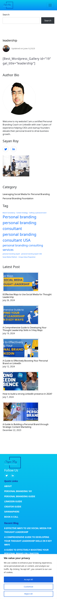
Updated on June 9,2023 (23, 48)
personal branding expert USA (31, 254)
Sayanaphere (11, 511)
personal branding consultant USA (19, 237)
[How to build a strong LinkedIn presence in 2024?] (28, 381)
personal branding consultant (19, 225)
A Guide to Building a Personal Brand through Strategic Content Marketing (26, 425)
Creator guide (12, 506)
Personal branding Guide (19, 496)
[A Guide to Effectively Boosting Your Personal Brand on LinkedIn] (28, 348)
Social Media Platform (10, 257)
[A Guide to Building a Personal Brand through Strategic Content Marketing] (28, 412)
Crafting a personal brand (37, 213)
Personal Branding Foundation (18, 198)
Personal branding (19, 217)
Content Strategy (22, 213)
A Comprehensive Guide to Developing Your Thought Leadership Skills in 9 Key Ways (25, 329)
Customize (28, 586)
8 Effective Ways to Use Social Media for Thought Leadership (27, 295)
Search (6, 14)
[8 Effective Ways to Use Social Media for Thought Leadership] (28, 282)
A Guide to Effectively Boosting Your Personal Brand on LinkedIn (25, 362)
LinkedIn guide (13, 501)
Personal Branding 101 (18, 491)
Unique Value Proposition (27, 257)
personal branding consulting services (23, 247)
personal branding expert (11, 254)
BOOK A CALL (11, 516)
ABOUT (8, 486)
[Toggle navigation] (50, 5)
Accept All (28, 579)
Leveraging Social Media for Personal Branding (26, 194)
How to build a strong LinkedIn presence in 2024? (27, 393)
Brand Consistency (9, 213)
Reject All (28, 594)
